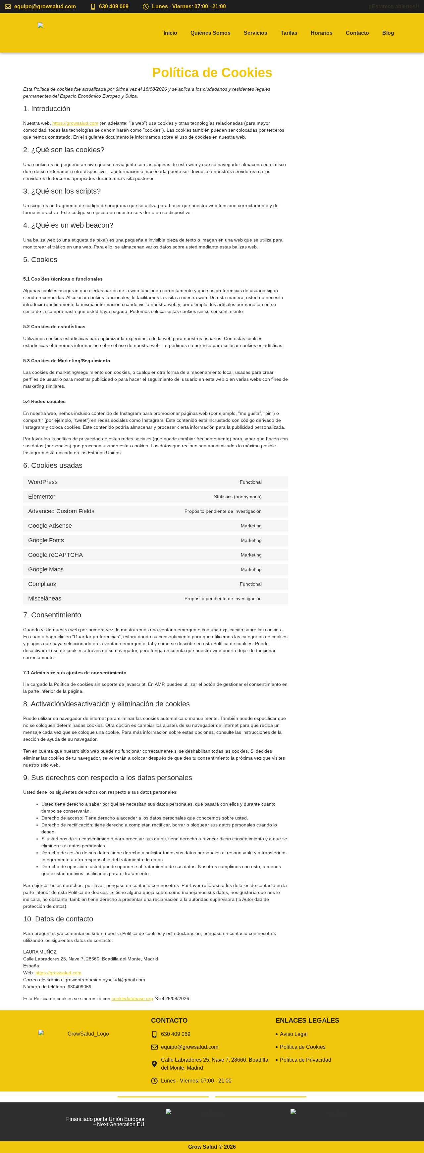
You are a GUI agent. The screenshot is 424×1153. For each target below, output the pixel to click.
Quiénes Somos (210, 33)
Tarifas (289, 33)
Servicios (255, 33)
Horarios (322, 33)
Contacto (357, 33)
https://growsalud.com (75, 123)
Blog (388, 33)
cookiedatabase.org (132, 998)
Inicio (170, 33)
